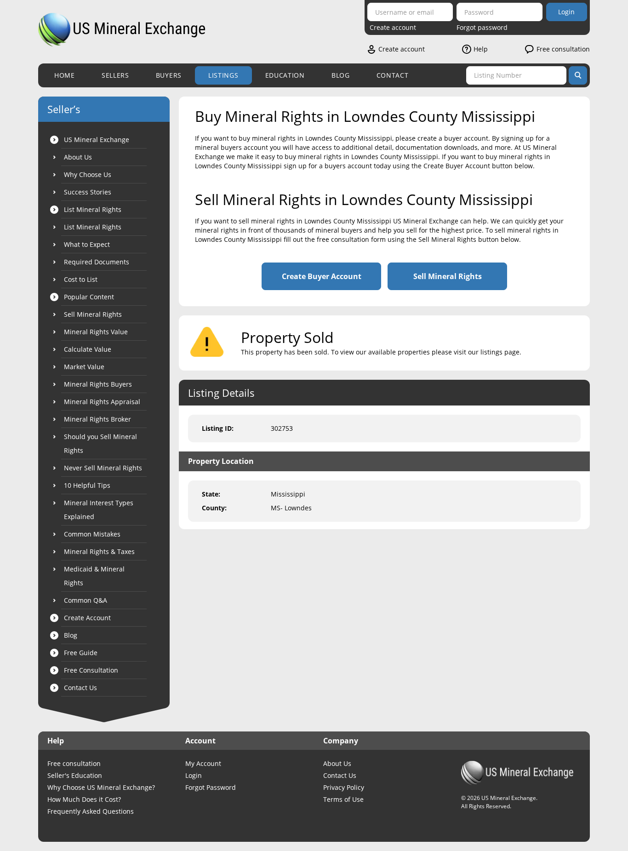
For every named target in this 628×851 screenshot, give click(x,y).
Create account (393, 27)
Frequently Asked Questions (90, 811)
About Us (337, 763)
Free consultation (563, 49)
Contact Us (339, 775)
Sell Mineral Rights (447, 276)
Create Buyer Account (321, 276)
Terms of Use (343, 799)
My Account (203, 763)
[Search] (578, 75)
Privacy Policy (343, 787)
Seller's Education (74, 775)
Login (566, 11)
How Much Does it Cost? (84, 799)
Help (481, 49)
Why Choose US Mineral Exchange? (101, 787)
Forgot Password (210, 787)
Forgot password (482, 27)
